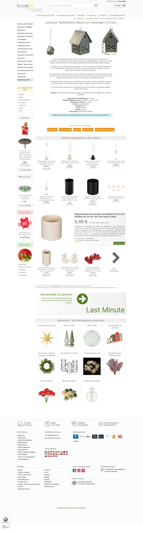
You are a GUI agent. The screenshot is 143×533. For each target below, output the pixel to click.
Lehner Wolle (22, 477)
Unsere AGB (22, 438)
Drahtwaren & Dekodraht (25, 36)
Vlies (21, 111)
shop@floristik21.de (53, 435)
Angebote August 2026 (65, 15)
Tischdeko (22, 272)
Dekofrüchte (21, 30)
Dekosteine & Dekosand (24, 33)
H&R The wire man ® (24, 475)
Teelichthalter (66, 129)
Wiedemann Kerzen (24, 489)
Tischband (22, 102)
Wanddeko (22, 270)
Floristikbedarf (21, 39)
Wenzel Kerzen (49, 486)
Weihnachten (80, 18)
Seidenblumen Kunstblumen (25, 67)
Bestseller (81, 15)
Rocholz (46, 479)
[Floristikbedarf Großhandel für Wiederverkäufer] (27, 5)
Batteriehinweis (23, 450)
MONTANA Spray (23, 479)
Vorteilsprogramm (23, 459)
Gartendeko (23, 275)
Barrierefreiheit (22, 454)
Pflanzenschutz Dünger (24, 61)
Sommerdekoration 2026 (25, 70)
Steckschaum (21, 73)
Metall (77, 129)
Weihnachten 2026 (23, 80)
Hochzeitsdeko (22, 52)
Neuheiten (91, 15)
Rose (21, 108)
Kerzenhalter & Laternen (92, 18)
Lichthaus (53, 129)
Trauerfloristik (21, 77)
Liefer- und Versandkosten (26, 457)
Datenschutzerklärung (25, 440)
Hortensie (22, 105)
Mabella (47, 477)
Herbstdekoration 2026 (45, 15)
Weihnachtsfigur (24, 100)
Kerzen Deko (23, 264)
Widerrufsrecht (22, 445)
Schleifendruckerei (118, 15)
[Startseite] (75, 18)
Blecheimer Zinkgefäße (24, 27)
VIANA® (20, 486)
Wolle (21, 97)
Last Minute (103, 15)
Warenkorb (112, 1)
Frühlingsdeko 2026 (23, 42)
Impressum (21, 435)
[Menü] (8, 517)
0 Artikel (117, 5)
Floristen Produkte (23, 472)
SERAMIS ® (48, 482)
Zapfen (21, 94)
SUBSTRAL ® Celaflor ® (52, 484)
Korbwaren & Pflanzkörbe (25, 55)
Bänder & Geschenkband (25, 24)
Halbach (47, 475)
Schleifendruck (22, 482)
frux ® (46, 472)
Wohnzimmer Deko (25, 267)
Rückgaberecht (22, 442)
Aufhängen (89, 129)
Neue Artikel (26, 177)
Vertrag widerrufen (24, 447)
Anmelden (122, 1)
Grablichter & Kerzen (23, 46)
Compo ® (47, 470)
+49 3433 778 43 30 (54, 438)
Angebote (25, 118)
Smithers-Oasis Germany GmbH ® (29, 484)
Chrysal (20, 470)
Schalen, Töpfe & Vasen (24, 64)
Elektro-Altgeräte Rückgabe (26, 452)
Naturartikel (21, 58)
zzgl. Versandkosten (55, 285)
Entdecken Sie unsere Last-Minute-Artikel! (25, 235)
